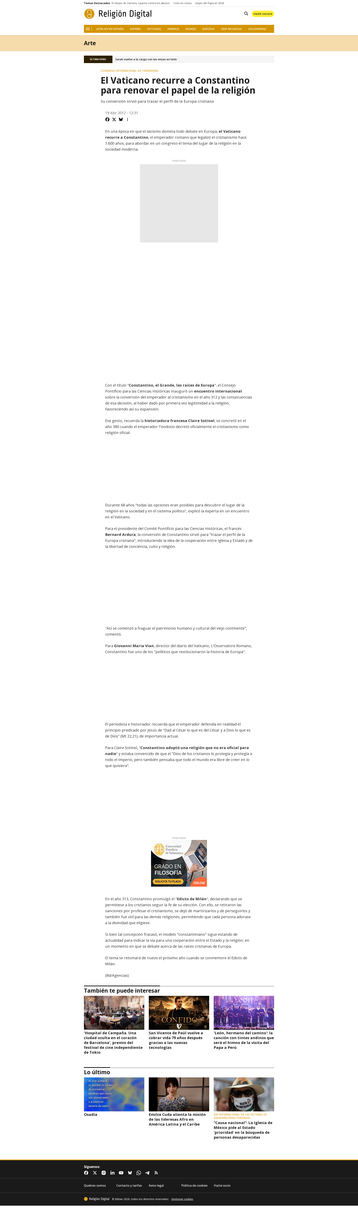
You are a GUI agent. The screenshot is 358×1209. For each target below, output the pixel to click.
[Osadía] (114, 1094)
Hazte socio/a (263, 13)
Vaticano (154, 29)
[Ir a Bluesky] (131, 1173)
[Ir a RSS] (157, 1173)
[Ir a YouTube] (122, 1173)
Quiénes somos (95, 1186)
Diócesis (208, 29)
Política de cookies (194, 1186)
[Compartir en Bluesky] (121, 119)
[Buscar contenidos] (245, 13)
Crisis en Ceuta (182, 3)
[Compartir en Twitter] (114, 119)
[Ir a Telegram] (148, 1173)
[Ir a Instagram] (104, 1173)
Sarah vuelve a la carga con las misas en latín (146, 59)
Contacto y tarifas (129, 1186)
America (173, 29)
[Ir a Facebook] (87, 1173)
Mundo (191, 29)
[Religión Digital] (118, 14)
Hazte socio (222, 1186)
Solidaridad (257, 29)
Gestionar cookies (182, 1199)
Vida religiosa (231, 29)
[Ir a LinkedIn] (113, 1173)
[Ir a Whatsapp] (139, 1173)
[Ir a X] (96, 1173)
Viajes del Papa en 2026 (209, 3)
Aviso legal (156, 1186)
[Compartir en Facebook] (107, 119)
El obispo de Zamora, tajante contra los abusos (141, 3)
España (135, 29)
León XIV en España (110, 29)
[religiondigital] (96, 1199)
